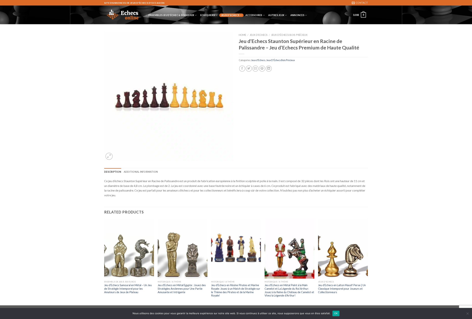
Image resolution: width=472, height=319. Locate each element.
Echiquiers (207, 15)
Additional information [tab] (141, 171)
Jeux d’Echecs (230, 15)
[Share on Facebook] (242, 68)
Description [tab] (112, 171)
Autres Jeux (276, 15)
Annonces (297, 15)
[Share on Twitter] (249, 68)
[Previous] (104, 261)
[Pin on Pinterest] (262, 68)
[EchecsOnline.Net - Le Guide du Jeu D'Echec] (122, 15)
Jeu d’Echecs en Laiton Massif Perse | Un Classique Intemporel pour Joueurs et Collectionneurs (342, 289)
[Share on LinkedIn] (269, 68)
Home (242, 34)
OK (336, 313)
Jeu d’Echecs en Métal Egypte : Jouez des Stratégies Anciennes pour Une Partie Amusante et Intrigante (182, 289)
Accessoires (253, 15)
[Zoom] (109, 156)
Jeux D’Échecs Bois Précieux (289, 34)
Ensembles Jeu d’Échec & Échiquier (171, 15)
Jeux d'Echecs (259, 34)
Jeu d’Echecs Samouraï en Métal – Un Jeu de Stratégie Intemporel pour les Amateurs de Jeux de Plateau (128, 289)
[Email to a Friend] (255, 68)
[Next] (367, 261)
